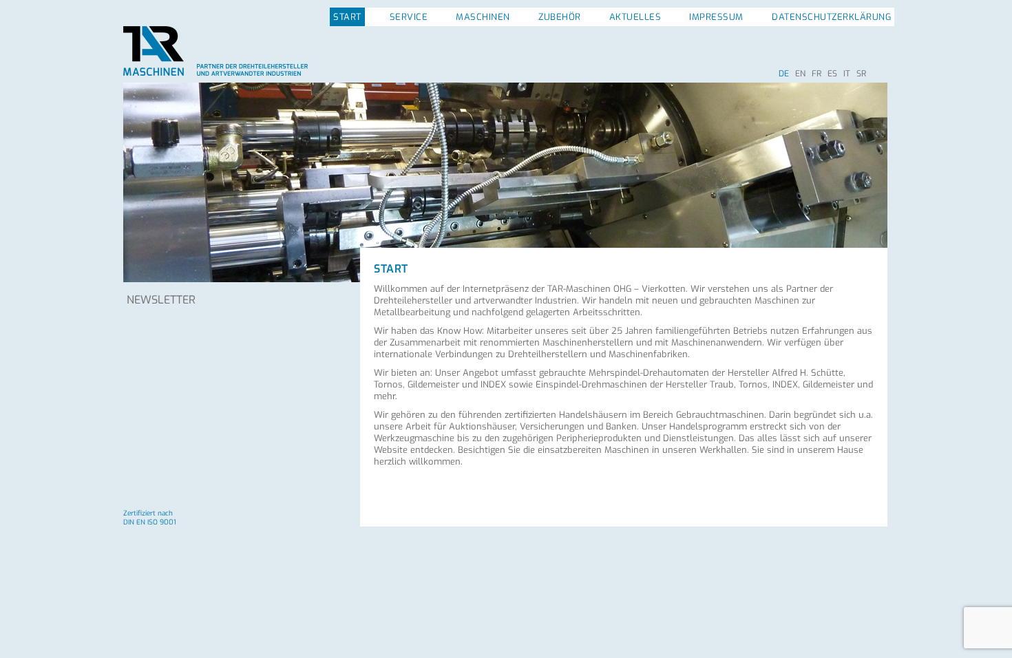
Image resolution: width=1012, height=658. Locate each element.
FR (816, 73)
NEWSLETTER (161, 300)
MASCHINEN (483, 17)
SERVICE (409, 17)
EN (800, 73)
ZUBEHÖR (559, 17)
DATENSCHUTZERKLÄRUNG (831, 17)
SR (861, 73)
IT (846, 73)
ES (832, 73)
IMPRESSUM (716, 17)
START (347, 17)
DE (784, 73)
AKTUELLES (635, 17)
